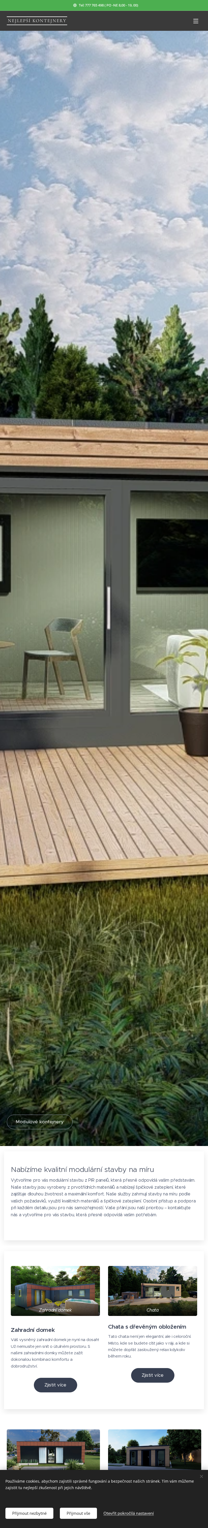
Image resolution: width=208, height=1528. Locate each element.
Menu (195, 20)
